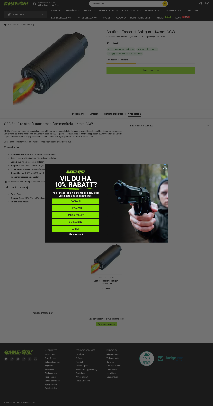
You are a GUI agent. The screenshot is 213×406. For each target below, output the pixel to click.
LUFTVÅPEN (76, 208)
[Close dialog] (165, 167)
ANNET (75, 229)
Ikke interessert (76, 234)
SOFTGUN (76, 201)
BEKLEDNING (75, 222)
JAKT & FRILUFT (76, 215)
